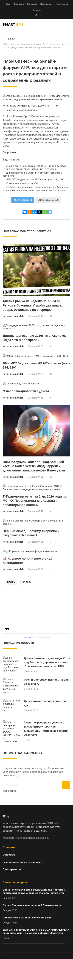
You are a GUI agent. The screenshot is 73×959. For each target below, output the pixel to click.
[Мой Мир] (34, 212)
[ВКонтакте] (25, 212)
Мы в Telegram (21, 200)
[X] (39, 212)
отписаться (9, 790)
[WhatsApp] (44, 212)
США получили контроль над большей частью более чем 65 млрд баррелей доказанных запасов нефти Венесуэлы (35, 188)
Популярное (62, 4)
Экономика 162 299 (48, 200)
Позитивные (46, 4)
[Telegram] (49, 212)
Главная (10, 38)
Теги (8, 4)
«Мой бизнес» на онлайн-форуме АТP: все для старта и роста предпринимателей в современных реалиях (35, 46)
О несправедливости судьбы (22, 183)
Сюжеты (37, 10)
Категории (19, 4)
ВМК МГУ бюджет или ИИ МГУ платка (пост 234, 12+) (35, 179)
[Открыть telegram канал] (36, 15)
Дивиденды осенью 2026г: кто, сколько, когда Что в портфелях (32, 174)
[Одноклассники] (29, 212)
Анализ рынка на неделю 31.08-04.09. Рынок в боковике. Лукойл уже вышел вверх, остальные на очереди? (35, 167)
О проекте (32, 4)
